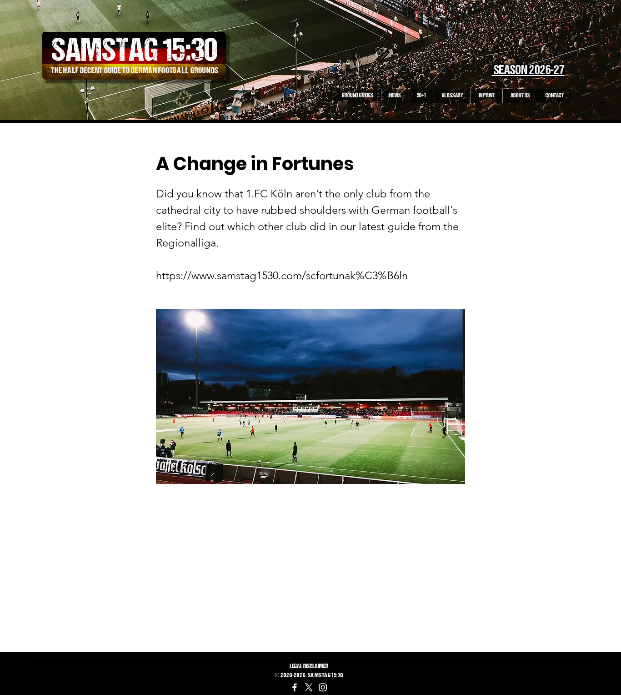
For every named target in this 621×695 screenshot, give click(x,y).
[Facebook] (294, 687)
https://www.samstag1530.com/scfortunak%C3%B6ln (282, 275)
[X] (309, 687)
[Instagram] (323, 687)
